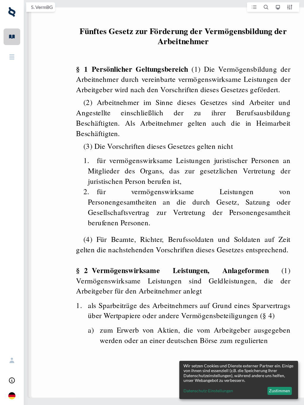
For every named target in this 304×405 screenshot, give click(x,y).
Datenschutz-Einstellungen (208, 390)
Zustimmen (279, 390)
